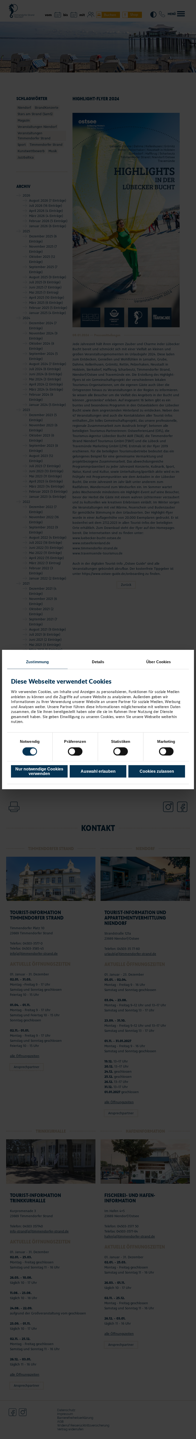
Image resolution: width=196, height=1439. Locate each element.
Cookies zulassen (157, 771)
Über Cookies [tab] (158, 661)
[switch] (75, 751)
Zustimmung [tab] (37, 661)
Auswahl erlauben (98, 771)
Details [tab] (98, 661)
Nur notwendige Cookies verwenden (39, 771)
